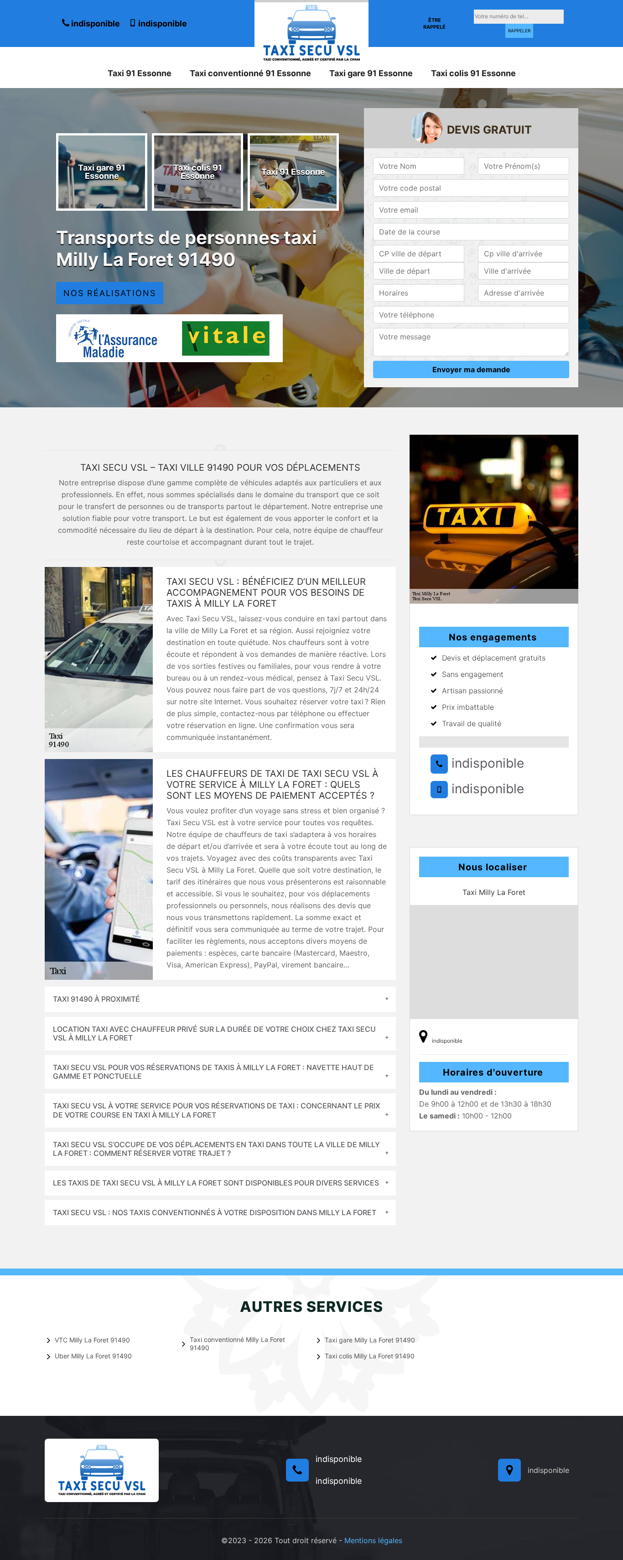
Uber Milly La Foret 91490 (93, 1356)
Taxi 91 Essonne (139, 73)
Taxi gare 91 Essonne (371, 73)
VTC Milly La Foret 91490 (92, 1340)
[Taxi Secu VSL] (311, 32)
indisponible (94, 23)
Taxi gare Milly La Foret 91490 (370, 1340)
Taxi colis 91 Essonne (473, 73)
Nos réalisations (109, 293)
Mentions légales (373, 1540)
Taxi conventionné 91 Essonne (250, 73)
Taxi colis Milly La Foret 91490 (370, 1356)
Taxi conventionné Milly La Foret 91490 (237, 1344)
